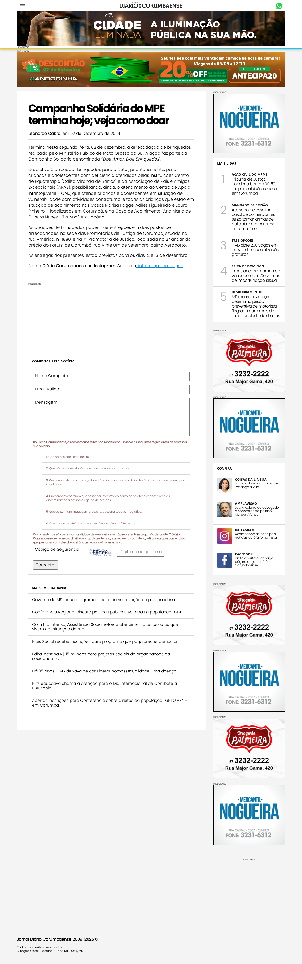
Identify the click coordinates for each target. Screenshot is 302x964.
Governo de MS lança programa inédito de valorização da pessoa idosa (103, 599)
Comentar (45, 565)
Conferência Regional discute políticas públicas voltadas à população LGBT (107, 612)
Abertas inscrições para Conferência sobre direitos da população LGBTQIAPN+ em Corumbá (109, 703)
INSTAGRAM (245, 530)
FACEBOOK (244, 554)
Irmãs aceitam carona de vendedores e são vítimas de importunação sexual (256, 275)
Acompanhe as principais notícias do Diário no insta (256, 536)
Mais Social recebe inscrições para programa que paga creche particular (105, 641)
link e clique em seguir (159, 266)
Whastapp (279, 6)
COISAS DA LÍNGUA (251, 479)
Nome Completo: (52, 376)
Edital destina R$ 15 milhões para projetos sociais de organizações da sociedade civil (101, 656)
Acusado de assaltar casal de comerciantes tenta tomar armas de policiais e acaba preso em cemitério (253, 219)
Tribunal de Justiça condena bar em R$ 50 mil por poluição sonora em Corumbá (254, 186)
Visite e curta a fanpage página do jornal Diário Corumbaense (254, 561)
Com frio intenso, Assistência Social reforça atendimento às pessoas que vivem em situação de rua (105, 627)
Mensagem (46, 402)
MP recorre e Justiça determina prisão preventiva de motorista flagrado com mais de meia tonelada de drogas (256, 306)
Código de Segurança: (57, 549)
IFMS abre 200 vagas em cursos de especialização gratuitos (255, 249)
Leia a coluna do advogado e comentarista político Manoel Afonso (257, 511)
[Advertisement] (111, 318)
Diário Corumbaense (151, 5)
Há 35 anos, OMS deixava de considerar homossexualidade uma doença (104, 671)
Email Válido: (47, 389)
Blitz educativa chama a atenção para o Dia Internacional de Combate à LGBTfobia (104, 685)
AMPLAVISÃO (246, 503)
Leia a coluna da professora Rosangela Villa (257, 485)
